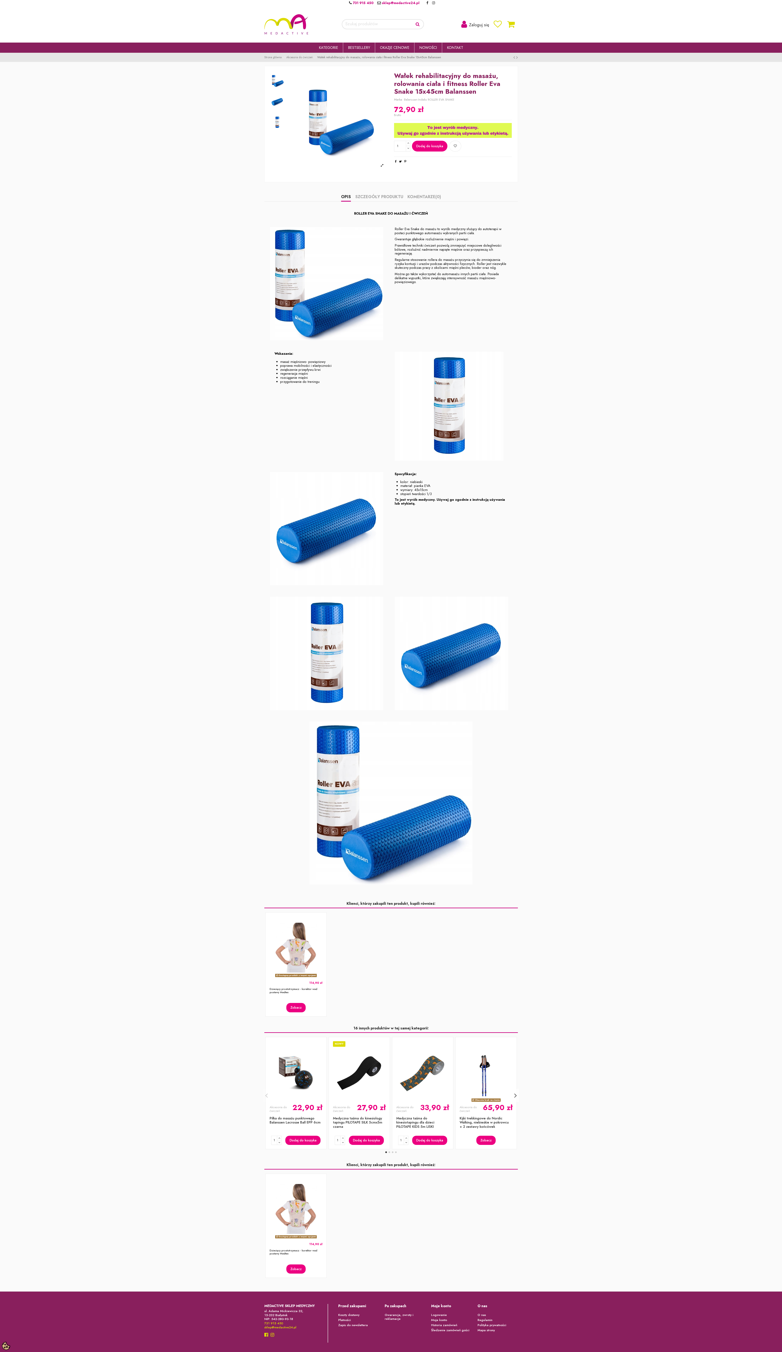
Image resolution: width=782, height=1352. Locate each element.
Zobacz (296, 1007)
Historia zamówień (444, 1325)
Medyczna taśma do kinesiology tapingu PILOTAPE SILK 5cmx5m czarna (357, 1122)
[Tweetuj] (400, 161)
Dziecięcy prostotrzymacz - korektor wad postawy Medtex (293, 990)
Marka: (398, 100)
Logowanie (439, 1315)
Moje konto (439, 1320)
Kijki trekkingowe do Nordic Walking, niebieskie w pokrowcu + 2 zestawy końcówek (484, 1122)
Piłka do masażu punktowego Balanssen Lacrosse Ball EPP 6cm (295, 1120)
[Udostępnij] (395, 161)
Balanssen (410, 99)
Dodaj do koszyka (429, 146)
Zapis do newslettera (353, 1325)
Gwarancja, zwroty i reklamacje (399, 1317)
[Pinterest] (405, 161)
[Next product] (517, 57)
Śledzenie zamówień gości (450, 1330)
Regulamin (485, 1320)
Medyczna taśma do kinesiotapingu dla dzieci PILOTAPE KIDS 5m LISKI (415, 1122)
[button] (328, 48)
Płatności (344, 1320)
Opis (346, 197)
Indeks (422, 100)
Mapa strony (486, 1330)
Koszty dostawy (348, 1315)
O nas (482, 1315)
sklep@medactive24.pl (400, 2)
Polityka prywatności (492, 1325)
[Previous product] (514, 57)
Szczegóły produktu (379, 197)
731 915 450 (362, 2)
